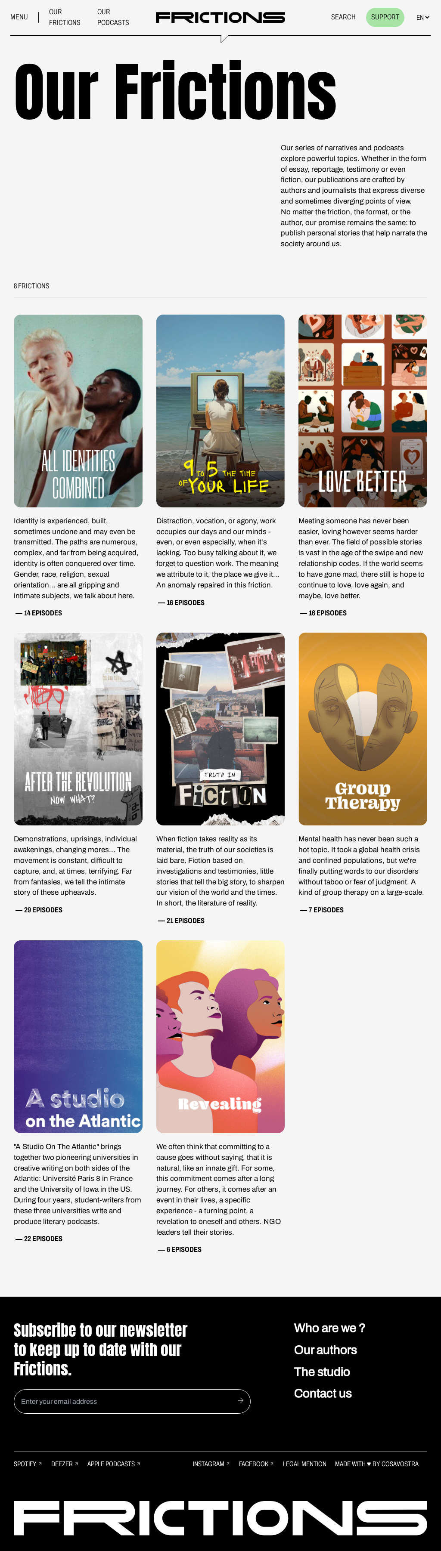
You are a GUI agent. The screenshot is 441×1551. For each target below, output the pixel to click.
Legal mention (304, 1464)
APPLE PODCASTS (111, 1464)
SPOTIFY (25, 1464)
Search (343, 17)
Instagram (208, 1464)
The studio (322, 1371)
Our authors (325, 1349)
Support (385, 17)
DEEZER (62, 1464)
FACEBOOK (253, 1464)
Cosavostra (400, 1464)
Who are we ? (330, 1328)
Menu (19, 17)
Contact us (323, 1393)
